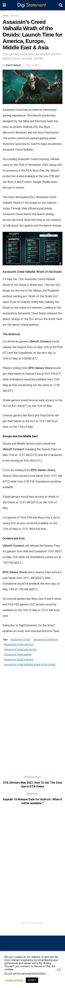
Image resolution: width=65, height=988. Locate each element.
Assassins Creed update (17, 654)
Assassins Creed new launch (20, 649)
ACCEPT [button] (32, 980)
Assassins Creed (20, 639)
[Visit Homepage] (32, 5)
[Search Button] (60, 5)
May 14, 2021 (32, 65)
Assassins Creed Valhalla (18, 659)
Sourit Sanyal (13, 65)
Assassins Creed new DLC (18, 644)
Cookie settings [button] (14, 980)
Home (5, 15)
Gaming (14, 15)
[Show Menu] (4, 5)
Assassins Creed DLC (46, 639)
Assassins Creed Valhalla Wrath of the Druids (29, 664)
